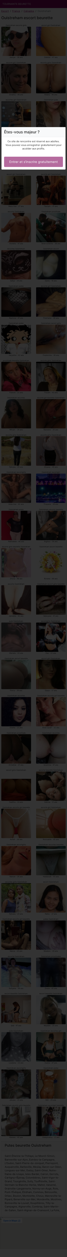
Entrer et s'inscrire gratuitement (33, 162)
